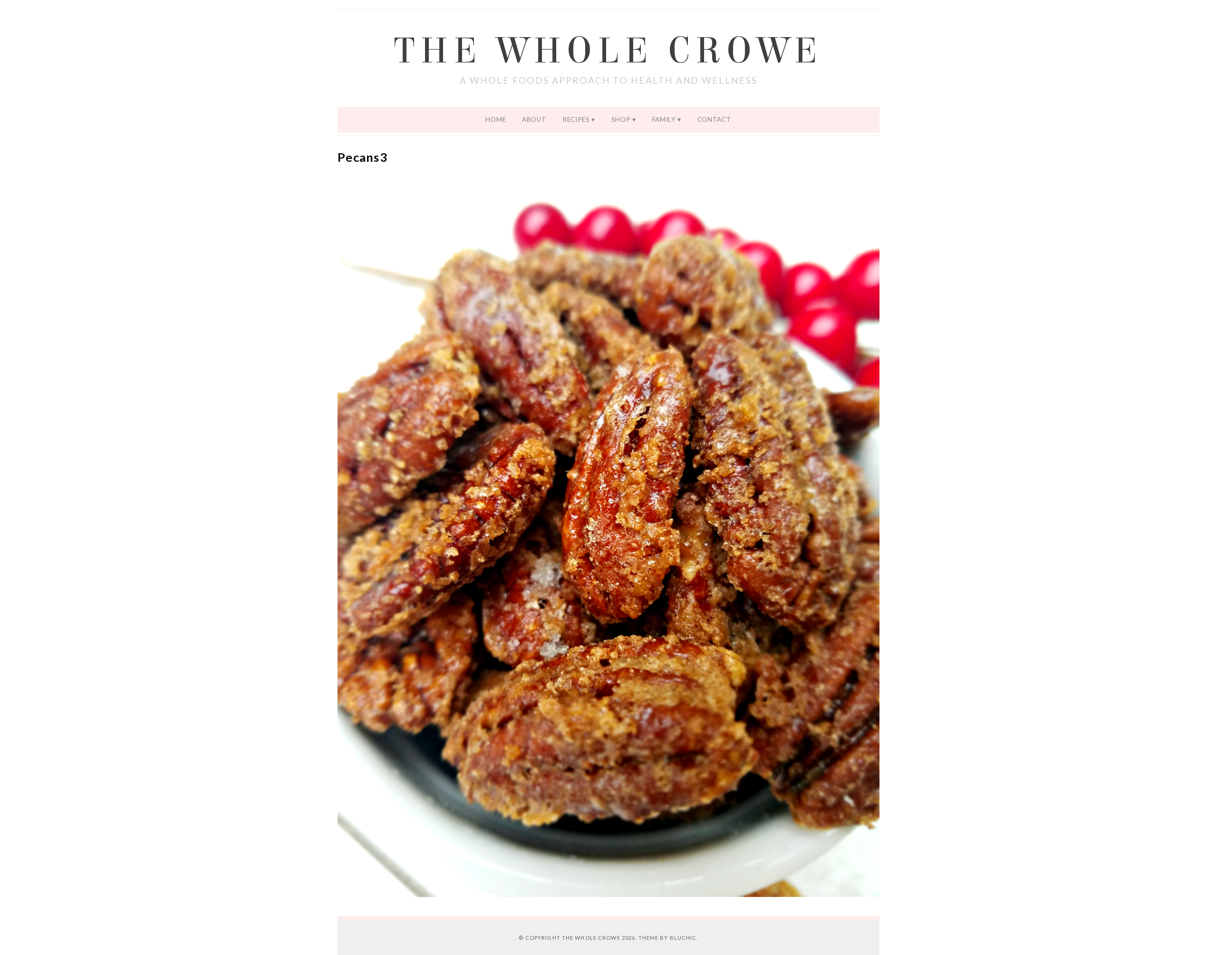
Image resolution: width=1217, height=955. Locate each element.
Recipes (576, 119)
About (534, 119)
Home (495, 119)
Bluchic (683, 938)
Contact (714, 119)
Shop (621, 119)
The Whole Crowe (608, 51)
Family (664, 119)
